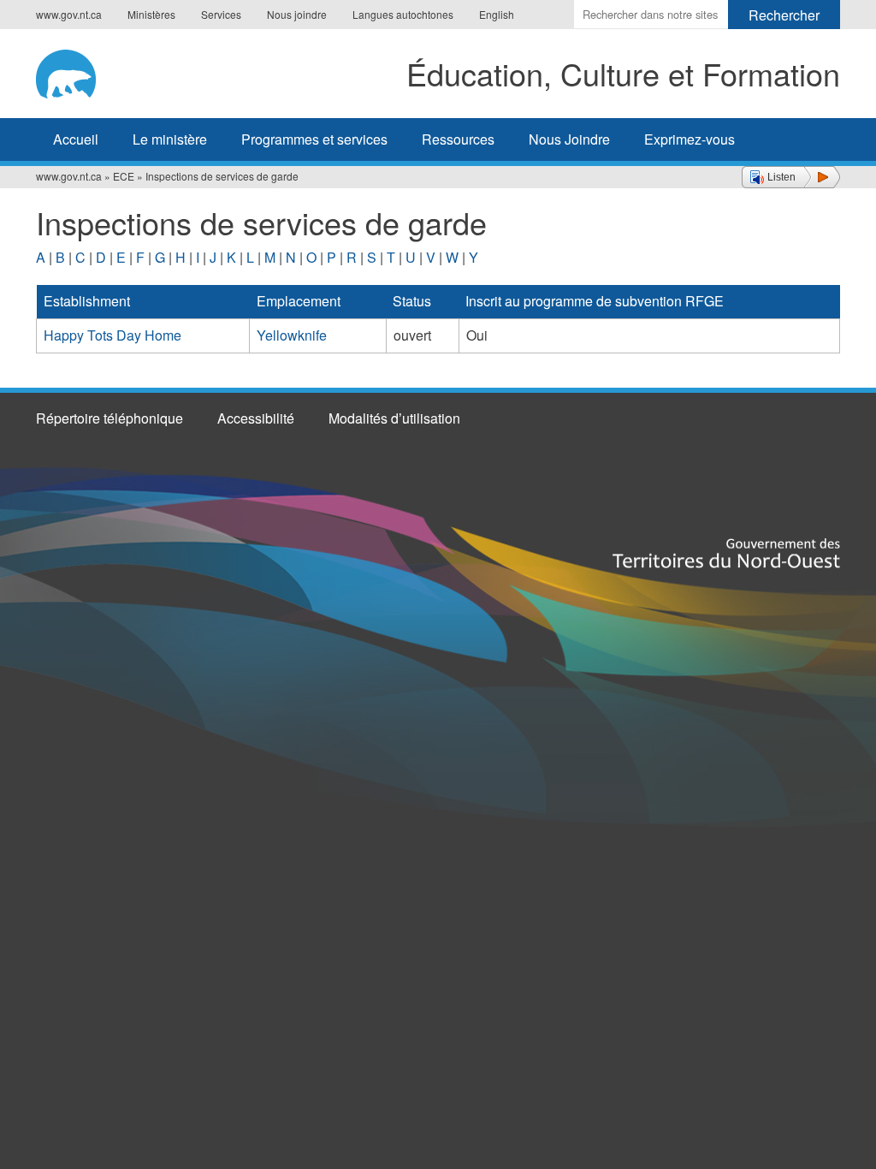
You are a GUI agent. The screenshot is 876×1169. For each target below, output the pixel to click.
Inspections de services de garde (222, 176)
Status (412, 301)
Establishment (87, 301)
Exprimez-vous (689, 139)
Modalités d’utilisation (394, 418)
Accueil (75, 139)
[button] (791, 177)
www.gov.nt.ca (69, 14)
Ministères (151, 14)
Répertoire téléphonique (109, 418)
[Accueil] (84, 71)
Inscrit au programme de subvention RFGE (594, 301)
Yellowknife (292, 335)
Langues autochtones (402, 14)
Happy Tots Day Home (112, 335)
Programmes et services (314, 139)
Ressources (458, 139)
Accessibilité (255, 418)
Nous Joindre (569, 139)
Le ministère (170, 139)
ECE (123, 176)
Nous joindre (297, 14)
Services (221, 14)
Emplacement (298, 301)
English (496, 14)
